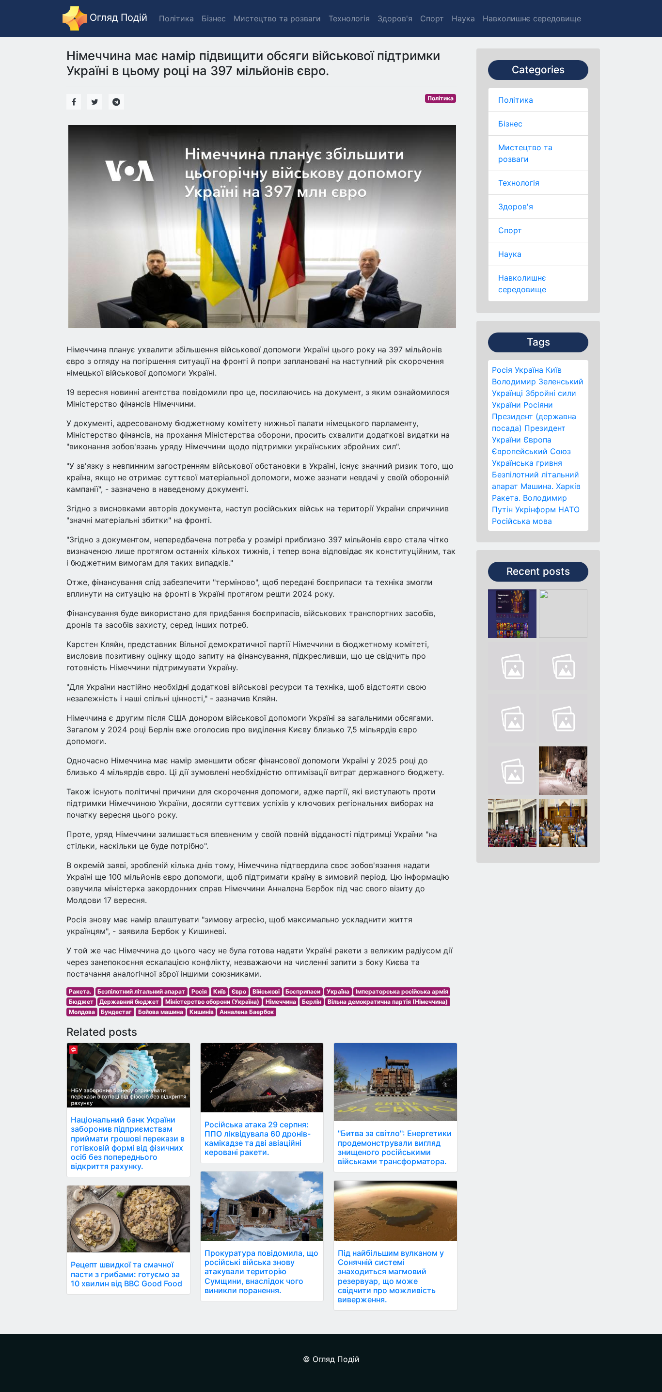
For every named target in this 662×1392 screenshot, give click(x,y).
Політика (515, 100)
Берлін (311, 1001)
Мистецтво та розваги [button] (277, 18)
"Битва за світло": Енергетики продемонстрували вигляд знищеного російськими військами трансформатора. (395, 1147)
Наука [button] (463, 18)
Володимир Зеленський (537, 381)
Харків (568, 486)
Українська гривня (527, 463)
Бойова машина (160, 1011)
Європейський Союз (531, 451)
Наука (509, 254)
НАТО (569, 509)
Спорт (510, 230)
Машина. (536, 486)
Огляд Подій (117, 17)
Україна (529, 370)
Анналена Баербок (247, 1011)
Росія (502, 370)
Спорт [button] (432, 18)
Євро (239, 991)
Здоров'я (515, 206)
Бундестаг (116, 1011)
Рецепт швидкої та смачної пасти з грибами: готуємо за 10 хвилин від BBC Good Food (126, 1274)
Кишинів (201, 1011)
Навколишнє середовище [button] (532, 18)
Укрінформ (535, 509)
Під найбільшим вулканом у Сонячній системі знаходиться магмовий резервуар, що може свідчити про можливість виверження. (391, 1276)
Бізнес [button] (214, 18)
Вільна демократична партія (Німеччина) (388, 1001)
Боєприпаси (302, 991)
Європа (537, 439)
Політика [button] (176, 18)
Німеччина (281, 1001)
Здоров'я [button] (395, 18)
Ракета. (506, 498)
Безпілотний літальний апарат (141, 991)
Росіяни (538, 405)
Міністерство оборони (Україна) (212, 1001)
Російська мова (522, 521)
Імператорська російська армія (402, 991)
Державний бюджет (129, 1001)
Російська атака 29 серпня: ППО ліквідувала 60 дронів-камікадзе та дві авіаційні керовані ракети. (258, 1138)
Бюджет (81, 1001)
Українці (507, 393)
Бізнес (510, 123)
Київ (554, 370)
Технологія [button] (349, 18)
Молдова (82, 1011)
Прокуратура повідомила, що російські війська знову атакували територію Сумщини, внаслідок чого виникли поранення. (261, 1271)
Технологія (518, 183)
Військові (266, 991)
